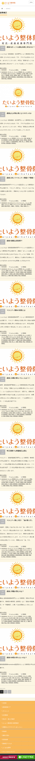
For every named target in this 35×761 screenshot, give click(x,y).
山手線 (23, 73)
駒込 (5, 78)
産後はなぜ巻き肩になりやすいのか (19, 113)
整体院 (24, 70)
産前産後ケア (6, 707)
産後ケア (29, 75)
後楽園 (7, 75)
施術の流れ (5, 735)
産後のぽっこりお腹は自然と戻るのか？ (21, 47)
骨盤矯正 (13, 143)
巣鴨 (27, 73)
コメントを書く (14, 70)
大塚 (8, 73)
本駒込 (15, 75)
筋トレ (6, 275)
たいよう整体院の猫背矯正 (10, 723)
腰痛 (9, 275)
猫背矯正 (29, 272)
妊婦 (22, 204)
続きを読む (3, 68)
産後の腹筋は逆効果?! (14, 241)
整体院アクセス (7, 743)
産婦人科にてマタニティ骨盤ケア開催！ (21, 178)
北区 (25, 138)
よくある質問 (6, 747)
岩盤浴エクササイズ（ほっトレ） (12, 727)
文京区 (11, 75)
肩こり (23, 141)
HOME (4, 703)
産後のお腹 (4, 77)
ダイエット (10, 72)
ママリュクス (19, 138)
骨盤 (8, 623)
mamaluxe (4, 72)
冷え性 (18, 337)
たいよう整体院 (18, 72)
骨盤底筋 (9, 78)
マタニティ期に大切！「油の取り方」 (20, 520)
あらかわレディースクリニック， (16, 203)
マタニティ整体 (8, 204)
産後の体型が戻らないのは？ (17, 657)
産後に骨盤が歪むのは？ (15, 591)
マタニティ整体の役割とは (16, 310)
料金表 (4, 731)
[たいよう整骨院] (8, 3)
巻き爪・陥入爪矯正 (8, 719)
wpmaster (4, 69)
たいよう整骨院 (12, 138)
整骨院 (24, 136)
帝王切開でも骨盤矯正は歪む (17, 451)
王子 (22, 75)
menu (31, 2)
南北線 (5, 73)
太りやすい (13, 73)
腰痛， (13, 206)
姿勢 (25, 204)
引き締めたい (11, 272)
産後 (25, 75)
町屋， (9, 206)
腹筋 (12, 275)
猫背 (19, 75)
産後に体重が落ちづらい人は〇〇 (18, 378)
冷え (10, 270)
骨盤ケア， (26, 206)
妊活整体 (5, 715)
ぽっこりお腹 (26, 72)
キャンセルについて (8, 751)
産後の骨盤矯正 (12, 77)
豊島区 (29, 77)
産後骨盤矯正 (20, 77)
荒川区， (17, 206)
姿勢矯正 (19, 73)
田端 (25, 77)
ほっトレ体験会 (10, 550)
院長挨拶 (5, 739)
